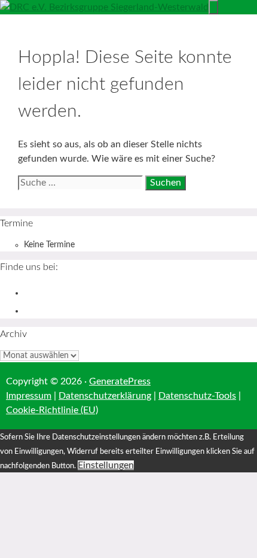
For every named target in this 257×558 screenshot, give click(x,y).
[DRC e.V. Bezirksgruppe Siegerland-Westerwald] (104, 7)
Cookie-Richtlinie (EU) (52, 410)
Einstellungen (106, 465)
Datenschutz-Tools (197, 396)
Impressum (28, 396)
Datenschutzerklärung (105, 396)
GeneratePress (120, 381)
